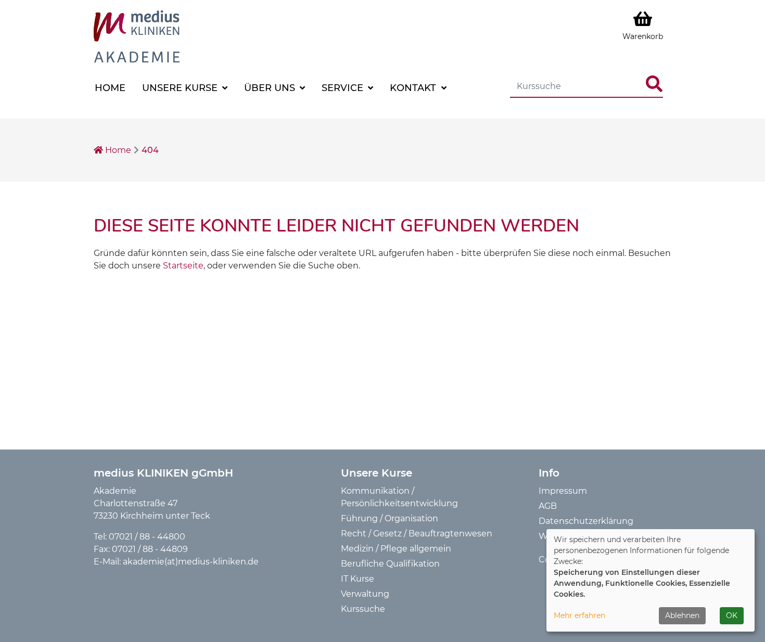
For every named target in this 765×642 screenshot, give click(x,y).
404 (150, 150)
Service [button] (344, 88)
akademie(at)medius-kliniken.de (191, 562)
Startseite (183, 266)
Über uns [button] (271, 88)
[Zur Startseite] (137, 36)
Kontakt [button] (414, 88)
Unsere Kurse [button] (181, 88)
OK (731, 615)
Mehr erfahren (579, 615)
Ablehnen (682, 615)
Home (110, 88)
